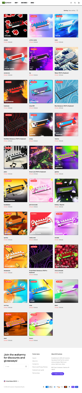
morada (57, 237)
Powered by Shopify (19, 386)
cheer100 (32, 106)
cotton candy (33, 40)
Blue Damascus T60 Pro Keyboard (64, 106)
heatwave (6, 106)
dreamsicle (7, 270)
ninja (30, 305)
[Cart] (78, 2)
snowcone (7, 73)
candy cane (32, 237)
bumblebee (7, 204)
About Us (35, 361)
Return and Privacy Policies (40, 367)
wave (56, 40)
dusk (5, 338)
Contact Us (35, 364)
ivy (30, 73)
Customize (24, 3)
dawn (56, 305)
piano (5, 171)
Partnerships (36, 373)
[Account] (71, 2)
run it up (6, 305)
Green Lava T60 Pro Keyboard (37, 171)
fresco (31, 338)
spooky (6, 237)
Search (34, 358)
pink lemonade (33, 204)
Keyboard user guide (38, 370)
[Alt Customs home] (7, 2)
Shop (16, 3)
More (32, 3)
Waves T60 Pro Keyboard (62, 73)
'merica (57, 139)
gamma (57, 171)
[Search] (75, 2)
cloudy (6, 40)
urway (31, 139)
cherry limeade (59, 270)
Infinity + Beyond (59, 204)
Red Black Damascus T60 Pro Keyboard (15, 139)
